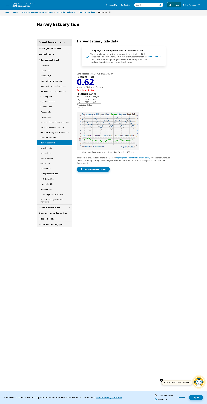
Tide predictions (46, 218)
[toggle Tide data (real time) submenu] (69, 60)
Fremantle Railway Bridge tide (52, 127)
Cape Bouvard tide (47, 101)
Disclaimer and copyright (51, 224)
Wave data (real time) (49, 207)
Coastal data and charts (66, 12)
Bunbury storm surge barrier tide (53, 86)
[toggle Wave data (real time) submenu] (69, 207)
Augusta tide (45, 70)
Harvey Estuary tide (49, 143)
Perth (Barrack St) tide (49, 174)
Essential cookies (165, 395)
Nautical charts (46, 54)
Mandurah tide (46, 153)
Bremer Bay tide (46, 76)
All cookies (162, 399)
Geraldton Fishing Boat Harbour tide (54, 132)
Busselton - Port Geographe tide (53, 91)
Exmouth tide (45, 117)
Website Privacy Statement (109, 397)
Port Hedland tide (47, 179)
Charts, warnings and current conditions (37, 12)
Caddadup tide (46, 96)
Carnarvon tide (46, 107)
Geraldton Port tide (48, 138)
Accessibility (111, 5)
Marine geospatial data (50, 48)
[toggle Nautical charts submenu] (69, 54)
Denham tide (45, 112)
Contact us (125, 5)
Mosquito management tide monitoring (51, 200)
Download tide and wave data (53, 213)
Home (7, 12)
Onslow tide (45, 163)
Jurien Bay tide (46, 148)
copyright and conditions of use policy (133, 157)
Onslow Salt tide (46, 158)
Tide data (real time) (87, 12)
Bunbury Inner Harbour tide (51, 81)
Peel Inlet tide (45, 168)
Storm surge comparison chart (52, 194)
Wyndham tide (46, 189)
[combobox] (148, 5)
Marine (15, 12)
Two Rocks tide (46, 184)
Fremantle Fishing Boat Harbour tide (54, 122)
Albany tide (44, 65)
